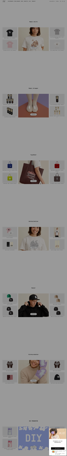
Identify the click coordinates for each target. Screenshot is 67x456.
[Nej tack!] (65, 451)
